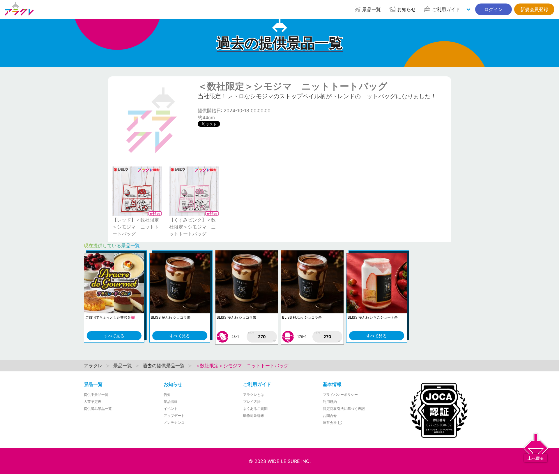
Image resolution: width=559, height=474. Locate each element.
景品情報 (171, 401)
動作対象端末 (253, 415)
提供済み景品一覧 (98, 408)
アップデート (174, 415)
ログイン (493, 9)
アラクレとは (253, 394)
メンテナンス (174, 422)
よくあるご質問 (255, 408)
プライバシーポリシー (340, 394)
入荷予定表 (92, 401)
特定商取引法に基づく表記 (344, 408)
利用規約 (330, 401)
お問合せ (330, 415)
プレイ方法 (252, 401)
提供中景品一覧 (96, 394)
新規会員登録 (534, 9)
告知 (167, 394)
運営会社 (330, 422)
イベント (171, 408)
